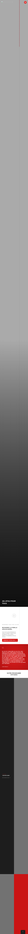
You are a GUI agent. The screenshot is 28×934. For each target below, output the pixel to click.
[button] (14, 616)
